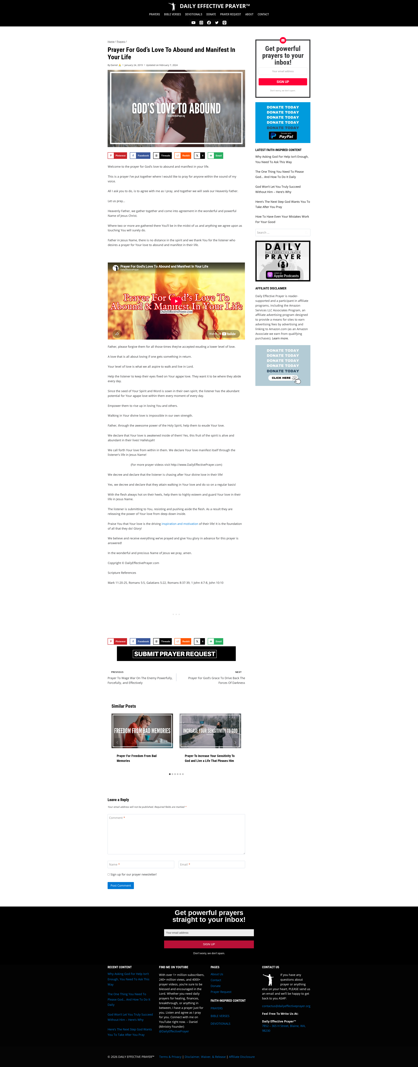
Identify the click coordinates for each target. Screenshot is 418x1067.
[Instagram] (201, 22)
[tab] (170, 774)
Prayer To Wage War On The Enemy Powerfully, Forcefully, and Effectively (140, 677)
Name (114, 865)
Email (185, 865)
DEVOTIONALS (193, 14)
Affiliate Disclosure (242, 1057)
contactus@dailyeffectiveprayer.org (286, 1006)
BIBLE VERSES (172, 14)
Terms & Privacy (170, 1057)
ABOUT (249, 14)
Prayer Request (221, 992)
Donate (216, 986)
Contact (216, 980)
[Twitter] (217, 22)
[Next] (235, 742)
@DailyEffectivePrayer (174, 1031)
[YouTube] (193, 22)
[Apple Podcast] (224, 22)
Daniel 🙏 (116, 65)
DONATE (211, 14)
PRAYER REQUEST (230, 14)
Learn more (280, 338)
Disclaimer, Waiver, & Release (205, 1057)
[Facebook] (209, 22)
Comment (117, 818)
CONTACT (263, 14)
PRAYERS (154, 14)
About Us (217, 974)
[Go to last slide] (117, 742)
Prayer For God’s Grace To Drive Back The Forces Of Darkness (216, 677)
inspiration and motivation (180, 524)
